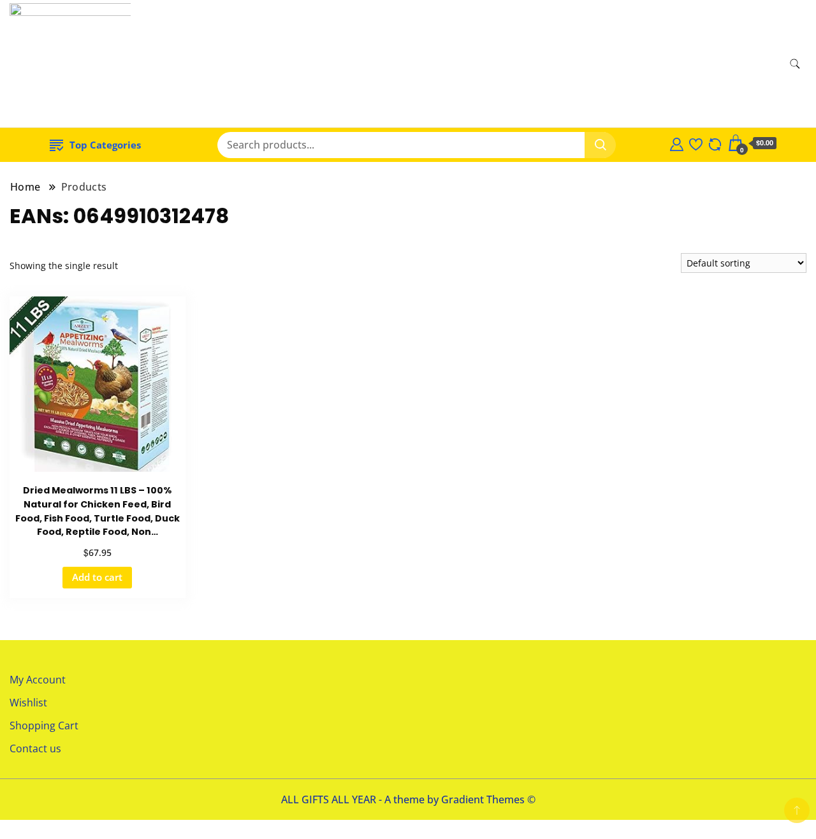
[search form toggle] (794, 64)
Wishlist (28, 703)
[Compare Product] (715, 142)
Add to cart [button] (97, 577)
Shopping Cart (44, 726)
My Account (38, 680)
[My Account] (676, 142)
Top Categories (105, 144)
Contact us (35, 748)
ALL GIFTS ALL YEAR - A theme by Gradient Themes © (408, 799)
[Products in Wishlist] (696, 142)
